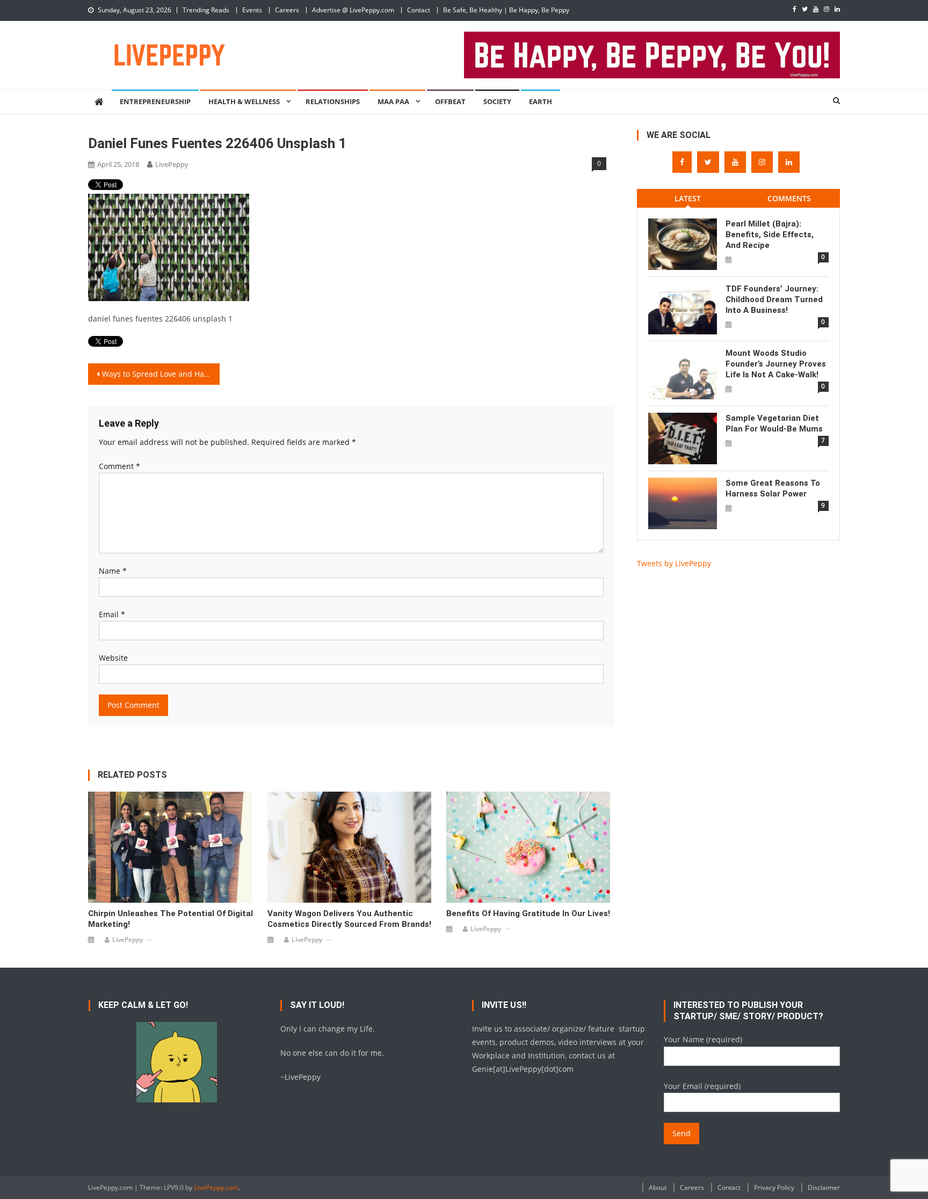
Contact (418, 9)
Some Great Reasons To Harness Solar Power (773, 488)
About (657, 1187)
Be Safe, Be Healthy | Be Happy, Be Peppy (506, 9)
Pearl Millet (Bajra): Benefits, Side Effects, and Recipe (770, 234)
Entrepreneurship (155, 101)
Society (497, 101)
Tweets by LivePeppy (674, 563)
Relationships (333, 101)
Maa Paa (393, 101)
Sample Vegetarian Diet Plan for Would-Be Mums (774, 423)
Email (112, 614)
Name (113, 571)
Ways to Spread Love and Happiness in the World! (161, 374)
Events (252, 9)
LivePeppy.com (216, 1187)
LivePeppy (172, 164)
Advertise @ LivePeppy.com (353, 9)
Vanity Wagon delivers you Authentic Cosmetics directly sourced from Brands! (349, 919)
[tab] (687, 198)
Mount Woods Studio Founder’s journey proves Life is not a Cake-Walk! (776, 363)
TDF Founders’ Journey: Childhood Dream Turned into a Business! (774, 299)
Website (113, 658)
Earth (540, 101)
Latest (688, 198)
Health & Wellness (244, 101)
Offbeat (450, 101)
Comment (119, 466)
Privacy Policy (774, 1187)
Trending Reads (206, 9)
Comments (789, 198)
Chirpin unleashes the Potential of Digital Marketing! (170, 919)
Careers (287, 9)
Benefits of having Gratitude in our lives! (528, 913)
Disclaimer (824, 1187)
